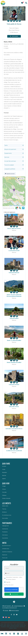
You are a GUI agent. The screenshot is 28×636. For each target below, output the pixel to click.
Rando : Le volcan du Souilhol (14, 340)
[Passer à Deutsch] (9, 617)
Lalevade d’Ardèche (20, 623)
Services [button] (6, 157)
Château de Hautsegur (14, 272)
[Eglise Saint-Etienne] (14, 398)
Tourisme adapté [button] (9, 165)
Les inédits (6, 503)
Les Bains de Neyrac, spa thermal (14, 450)
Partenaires (7, 523)
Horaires (6, 610)
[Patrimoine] (14, 633)
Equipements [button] (8, 153)
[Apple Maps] (20, 208)
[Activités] (10, 633)
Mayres (5, 625)
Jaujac (14, 623)
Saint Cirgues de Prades (14, 626)
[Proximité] (22, 633)
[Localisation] (17, 20)
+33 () (18, 606)
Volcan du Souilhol (14, 318)
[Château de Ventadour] (14, 376)
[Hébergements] (2, 633)
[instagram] (14, 614)
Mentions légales (15, 610)
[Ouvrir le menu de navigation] (26, 633)
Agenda (8, 582)
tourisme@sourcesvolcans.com (9, 607)
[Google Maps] (17, 208)
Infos (4, 542)
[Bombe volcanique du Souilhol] (14, 354)
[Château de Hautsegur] (14, 264)
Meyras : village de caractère (14, 228)
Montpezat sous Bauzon (14, 625)
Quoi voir (5, 483)
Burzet (5, 623)
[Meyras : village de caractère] (14, 220)
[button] (14, 190)
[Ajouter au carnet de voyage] (8, 20)
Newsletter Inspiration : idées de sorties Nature (14, 578)
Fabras (11, 623)
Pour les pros (9, 585)
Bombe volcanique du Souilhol (14, 362)
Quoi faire (6, 463)
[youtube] (16, 614)
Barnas (2, 623)
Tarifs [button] (6, 145)
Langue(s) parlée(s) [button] (9, 169)
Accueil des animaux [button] (10, 161)
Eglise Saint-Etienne (14, 406)
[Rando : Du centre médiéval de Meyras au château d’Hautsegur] (14, 286)
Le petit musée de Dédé (14, 250)
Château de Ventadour (14, 384)
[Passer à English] (6, 617)
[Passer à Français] (3, 617)
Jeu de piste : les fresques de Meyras (14, 428)
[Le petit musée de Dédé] (14, 242)
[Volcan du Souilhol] (14, 310)
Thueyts (15, 628)
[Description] (11, 20)
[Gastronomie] (6, 633)
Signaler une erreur (11, 173)
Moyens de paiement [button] (10, 149)
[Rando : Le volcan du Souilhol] (14, 332)
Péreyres (21, 625)
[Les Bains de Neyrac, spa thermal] (14, 442)
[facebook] (11, 614)
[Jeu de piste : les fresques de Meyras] (14, 420)
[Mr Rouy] (14, 7)
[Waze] (23, 208)
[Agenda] (18, 633)
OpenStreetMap (17, 205)
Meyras (8, 625)
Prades (8, 626)
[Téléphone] (14, 20)
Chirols (8, 623)
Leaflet (10, 205)
